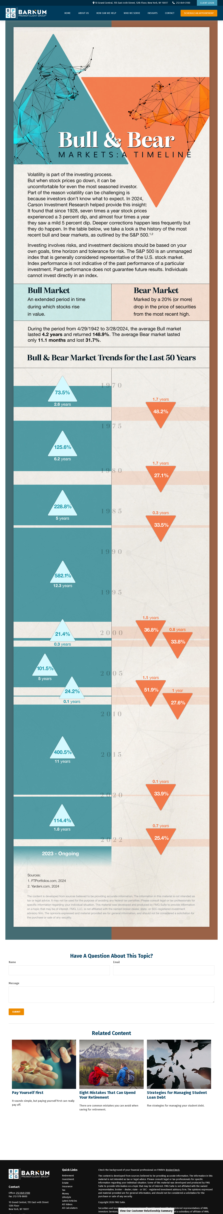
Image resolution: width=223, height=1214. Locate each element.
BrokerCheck (173, 1170)
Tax (63, 1190)
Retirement (68, 1175)
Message (14, 983)
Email (116, 962)
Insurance (67, 1186)
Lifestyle (66, 1197)
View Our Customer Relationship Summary (146, 1210)
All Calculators (70, 1208)
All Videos (67, 1204)
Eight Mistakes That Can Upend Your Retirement (107, 1095)
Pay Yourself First (27, 1092)
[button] (67, 13)
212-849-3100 (183, 2)
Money (65, 1193)
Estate (65, 1182)
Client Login (207, 2)
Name (12, 962)
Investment (68, 1179)
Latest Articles (69, 1200)
